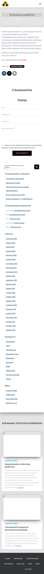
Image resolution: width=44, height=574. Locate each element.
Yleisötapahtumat (32, 558)
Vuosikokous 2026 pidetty (15, 179)
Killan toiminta (15, 219)
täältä (24, 60)
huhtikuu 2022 (10, 301)
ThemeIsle (28, 569)
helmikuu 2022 (11, 309)
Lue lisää (20, 487)
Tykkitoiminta (10, 371)
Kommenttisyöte (11, 399)
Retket (8, 366)
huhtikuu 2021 (10, 330)
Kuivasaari (9, 362)
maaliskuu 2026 (11, 239)
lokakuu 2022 (10, 288)
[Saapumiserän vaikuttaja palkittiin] (22, 444)
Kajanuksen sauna (12, 354)
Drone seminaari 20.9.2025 (15, 195)
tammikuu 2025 (11, 255)
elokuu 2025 (10, 247)
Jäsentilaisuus (11, 350)
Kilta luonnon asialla (13, 183)
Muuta (38, 564)
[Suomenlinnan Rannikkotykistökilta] (5, 3)
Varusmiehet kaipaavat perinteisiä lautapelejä (17, 528)
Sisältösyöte (10, 395)
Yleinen (8, 379)
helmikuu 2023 (11, 284)
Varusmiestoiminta (17, 66)
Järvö (8, 346)
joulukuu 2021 (11, 313)
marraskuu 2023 (11, 272)
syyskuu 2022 (10, 293)
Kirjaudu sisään (11, 390)
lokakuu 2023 (10, 276)
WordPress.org (11, 403)
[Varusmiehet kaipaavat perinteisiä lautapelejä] (22, 507)
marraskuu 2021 (11, 317)
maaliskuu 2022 (11, 305)
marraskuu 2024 (11, 264)
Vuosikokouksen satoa (22, 210)
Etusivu (7, 558)
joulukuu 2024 (11, 259)
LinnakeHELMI (18, 558)
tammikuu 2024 (11, 268)
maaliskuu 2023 (11, 280)
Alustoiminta (10, 342)
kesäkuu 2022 (10, 297)
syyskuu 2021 (10, 322)
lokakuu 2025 (10, 243)
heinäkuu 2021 (11, 326)
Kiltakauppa (10, 358)
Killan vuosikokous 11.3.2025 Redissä (19, 199)
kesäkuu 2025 (10, 251)
